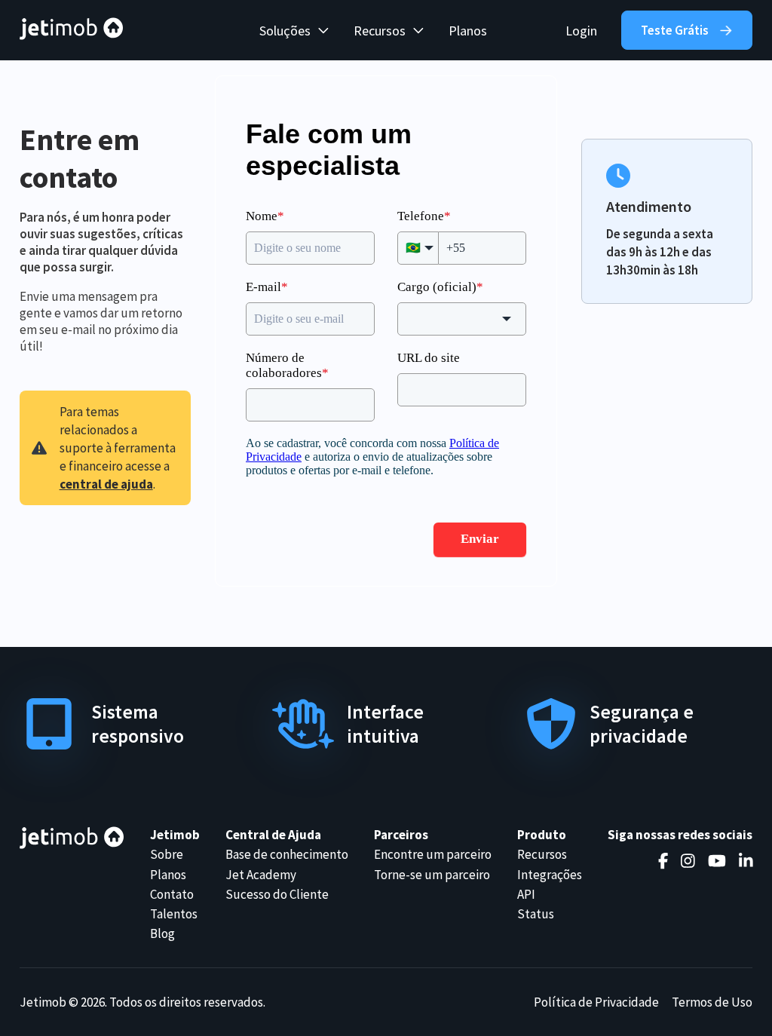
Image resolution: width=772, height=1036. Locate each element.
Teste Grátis (675, 30)
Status (535, 914)
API (526, 894)
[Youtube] (717, 861)
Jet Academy (260, 874)
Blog (162, 933)
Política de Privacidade (596, 1002)
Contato (172, 894)
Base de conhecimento (286, 854)
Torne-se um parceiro (432, 874)
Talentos (174, 914)
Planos (468, 30)
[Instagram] (688, 861)
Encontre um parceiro (433, 854)
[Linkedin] (746, 861)
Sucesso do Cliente (277, 894)
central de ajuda (106, 484)
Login (581, 30)
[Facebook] (663, 861)
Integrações (549, 874)
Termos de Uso (712, 1002)
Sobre (166, 854)
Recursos (542, 854)
